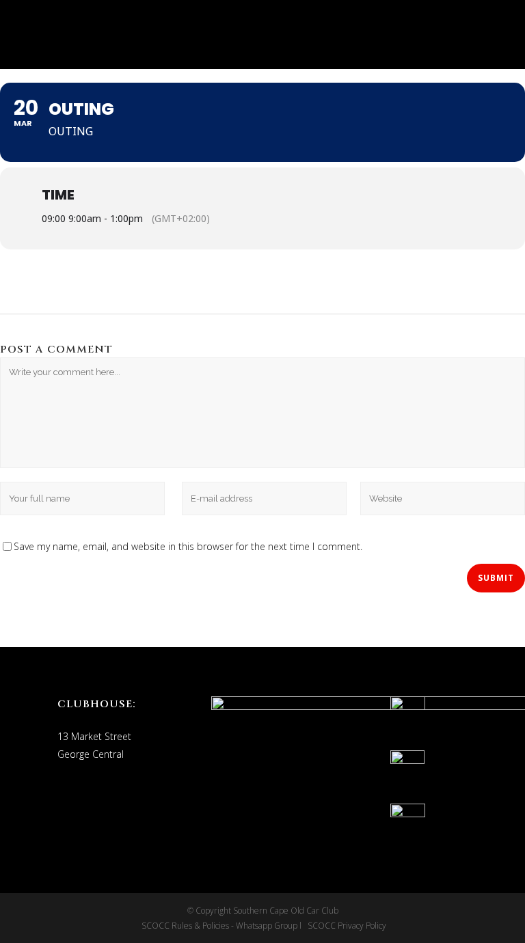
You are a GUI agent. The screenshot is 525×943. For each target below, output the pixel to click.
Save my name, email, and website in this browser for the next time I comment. (188, 546)
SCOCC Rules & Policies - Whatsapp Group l (224, 925)
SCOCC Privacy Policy (346, 925)
